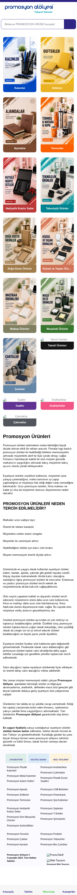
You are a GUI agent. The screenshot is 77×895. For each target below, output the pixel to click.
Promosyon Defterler (18, 794)
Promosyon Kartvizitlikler (20, 825)
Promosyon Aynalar (17, 844)
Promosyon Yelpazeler (52, 839)
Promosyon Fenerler (18, 834)
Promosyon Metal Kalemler (21, 776)
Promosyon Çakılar (17, 839)
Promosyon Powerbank (53, 794)
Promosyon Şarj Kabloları (54, 800)
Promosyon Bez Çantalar (53, 844)
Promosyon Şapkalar (51, 808)
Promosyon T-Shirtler (51, 813)
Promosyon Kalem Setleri (20, 781)
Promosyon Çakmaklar (52, 772)
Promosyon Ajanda (17, 789)
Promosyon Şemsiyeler (52, 819)
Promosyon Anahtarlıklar (53, 767)
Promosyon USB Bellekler (54, 789)
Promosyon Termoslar (18, 800)
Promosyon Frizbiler (51, 834)
